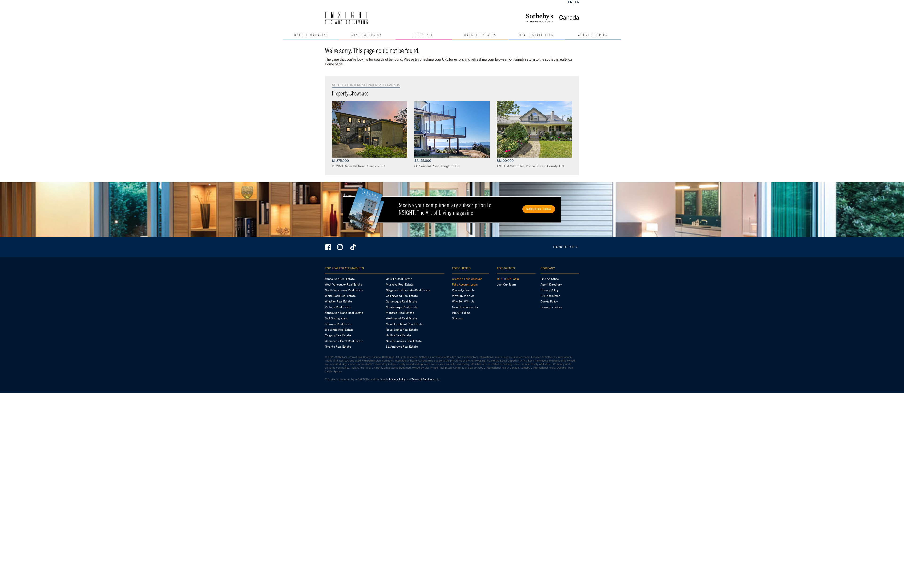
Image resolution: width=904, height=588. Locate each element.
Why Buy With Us (463, 296)
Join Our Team (506, 284)
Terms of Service (422, 379)
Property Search (463, 290)
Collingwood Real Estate (402, 296)
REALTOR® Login (508, 279)
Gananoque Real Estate (401, 301)
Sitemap (457, 318)
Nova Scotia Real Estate (402, 329)
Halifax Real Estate (398, 335)
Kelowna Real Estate (338, 324)
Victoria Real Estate (338, 307)
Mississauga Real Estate (402, 307)
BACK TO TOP (564, 247)
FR (577, 2)
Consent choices (551, 307)
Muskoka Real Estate (400, 284)
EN (570, 2)
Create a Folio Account (467, 279)
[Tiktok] (353, 247)
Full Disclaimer (550, 296)
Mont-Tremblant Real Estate (404, 324)
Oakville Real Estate (399, 279)
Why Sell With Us (463, 301)
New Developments (465, 307)
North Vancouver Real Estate (344, 290)
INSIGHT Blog (461, 312)
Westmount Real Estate (401, 318)
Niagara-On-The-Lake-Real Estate (408, 290)
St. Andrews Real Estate (402, 346)
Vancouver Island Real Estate (344, 312)
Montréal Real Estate (400, 312)
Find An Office (550, 279)
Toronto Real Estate (338, 346)
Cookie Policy (549, 301)
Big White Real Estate (339, 329)
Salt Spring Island (336, 318)
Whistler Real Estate (338, 301)
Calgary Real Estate (338, 335)
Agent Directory (551, 284)
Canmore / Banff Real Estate (344, 341)
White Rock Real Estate (340, 296)
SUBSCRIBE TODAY (539, 209)
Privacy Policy (549, 290)
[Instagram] (340, 247)
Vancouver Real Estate (340, 279)
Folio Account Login (465, 284)
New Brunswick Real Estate (404, 341)
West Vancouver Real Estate (343, 284)
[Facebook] (328, 247)
